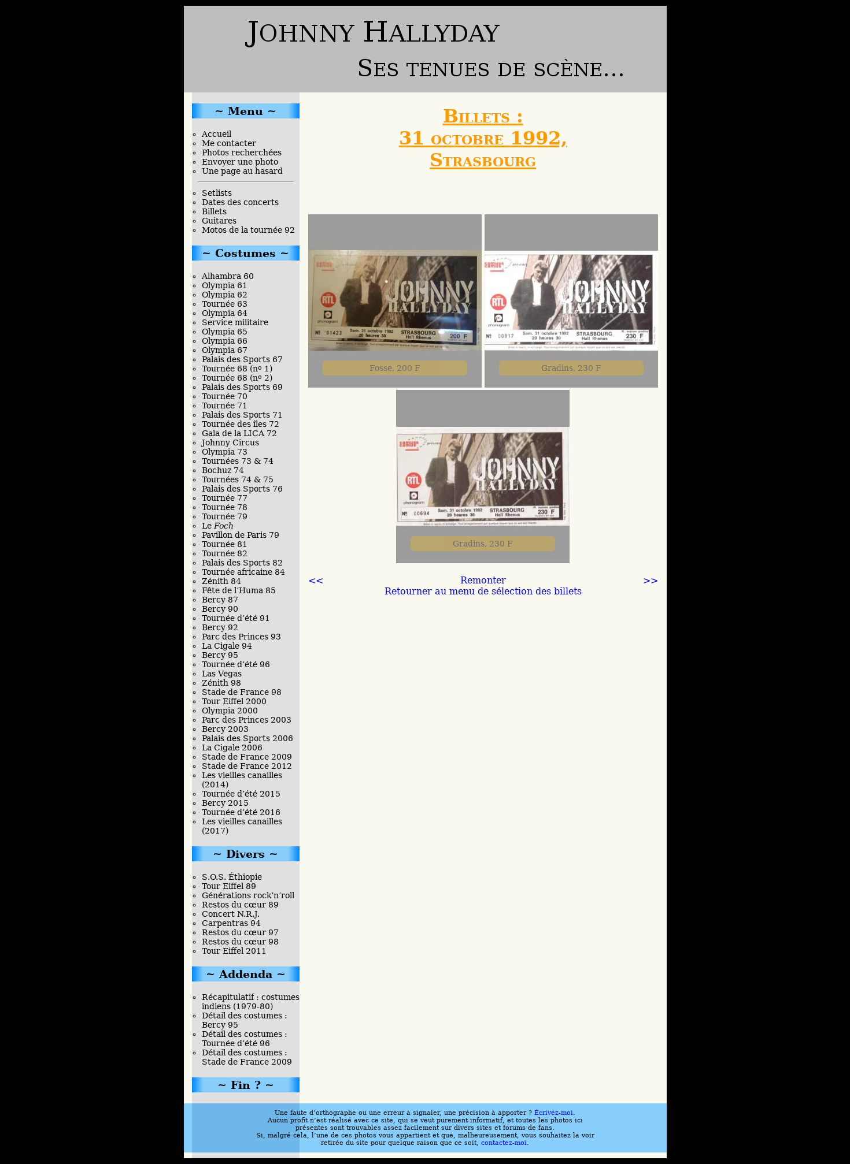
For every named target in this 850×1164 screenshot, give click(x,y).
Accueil (216, 134)
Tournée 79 (224, 516)
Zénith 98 (221, 682)
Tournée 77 (224, 498)
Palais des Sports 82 (242, 562)
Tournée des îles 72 (240, 424)
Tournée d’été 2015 (241, 793)
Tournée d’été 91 (236, 618)
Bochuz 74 (223, 470)
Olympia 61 (224, 285)
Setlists (217, 193)
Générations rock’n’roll (248, 895)
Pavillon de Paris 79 (240, 535)
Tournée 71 (224, 405)
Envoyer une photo (240, 161)
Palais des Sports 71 (242, 414)
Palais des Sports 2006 (247, 738)
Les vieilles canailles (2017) (242, 826)
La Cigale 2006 (232, 747)
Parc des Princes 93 (241, 636)
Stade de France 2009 (247, 756)
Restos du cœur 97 (240, 932)
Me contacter (229, 143)
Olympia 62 (224, 294)
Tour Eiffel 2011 (234, 950)
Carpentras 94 (231, 923)
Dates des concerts (240, 202)
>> (650, 580)
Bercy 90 (220, 608)
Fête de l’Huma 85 (239, 590)
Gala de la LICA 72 (239, 433)
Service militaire (235, 322)
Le (218, 525)
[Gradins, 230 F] (483, 560)
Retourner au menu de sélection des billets (483, 591)
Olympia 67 (224, 350)
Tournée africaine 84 (243, 572)
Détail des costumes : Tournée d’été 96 (244, 1038)
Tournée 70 (224, 396)
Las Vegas (222, 673)
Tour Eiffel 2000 (234, 701)
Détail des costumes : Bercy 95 (244, 1020)
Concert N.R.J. (231, 913)
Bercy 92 (220, 627)
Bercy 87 (220, 599)
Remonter (483, 580)
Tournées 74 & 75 (238, 479)
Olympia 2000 (230, 710)
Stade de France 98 (242, 692)
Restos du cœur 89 (240, 904)
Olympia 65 (224, 331)
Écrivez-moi (553, 1113)
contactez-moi (504, 1143)
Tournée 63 (224, 303)
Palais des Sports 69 (242, 387)
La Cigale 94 (227, 645)
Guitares (219, 220)
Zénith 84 (221, 581)
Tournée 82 (224, 553)
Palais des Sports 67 (242, 359)
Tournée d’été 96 (236, 664)
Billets (214, 211)
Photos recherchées (242, 152)
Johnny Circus (230, 442)
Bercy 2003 (225, 729)
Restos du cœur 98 (240, 941)
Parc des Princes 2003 (246, 719)
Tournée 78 (224, 507)
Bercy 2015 (225, 803)
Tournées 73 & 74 (238, 461)
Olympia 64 (224, 313)
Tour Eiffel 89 (229, 886)
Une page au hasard (242, 171)
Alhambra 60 (228, 276)
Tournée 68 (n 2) (237, 377)
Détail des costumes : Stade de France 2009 (247, 1057)
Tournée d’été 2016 (241, 812)
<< (315, 580)
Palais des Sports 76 (242, 488)
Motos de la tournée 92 (248, 230)
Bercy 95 (220, 655)
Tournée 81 (224, 544)
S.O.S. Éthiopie (232, 877)
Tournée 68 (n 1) (237, 368)
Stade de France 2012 (247, 766)
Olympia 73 (224, 451)
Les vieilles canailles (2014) (242, 780)
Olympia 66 (224, 340)
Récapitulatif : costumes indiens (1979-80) (251, 1001)
